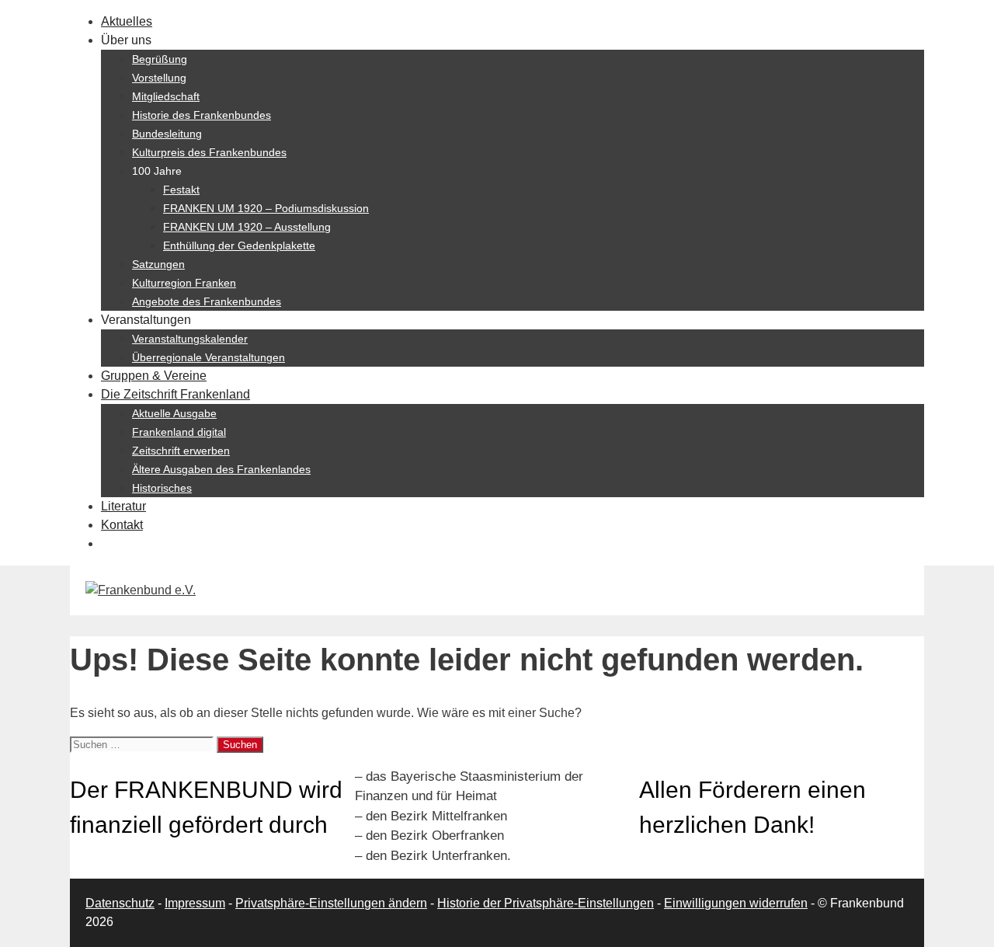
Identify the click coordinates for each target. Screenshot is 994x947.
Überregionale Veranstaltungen (208, 357)
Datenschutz (120, 903)
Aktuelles (126, 21)
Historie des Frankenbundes (201, 115)
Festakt (181, 189)
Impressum (195, 903)
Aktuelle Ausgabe (174, 413)
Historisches (162, 488)
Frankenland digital (179, 432)
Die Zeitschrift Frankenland (175, 394)
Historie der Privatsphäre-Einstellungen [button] (545, 903)
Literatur (123, 506)
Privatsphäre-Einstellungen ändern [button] (331, 903)
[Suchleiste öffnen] (109, 543)
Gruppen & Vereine (154, 375)
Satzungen (158, 264)
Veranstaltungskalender (190, 338)
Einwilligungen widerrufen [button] (736, 903)
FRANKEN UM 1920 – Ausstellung (247, 227)
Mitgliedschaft (166, 96)
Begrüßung (159, 59)
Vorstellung (159, 77)
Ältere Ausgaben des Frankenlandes (221, 469)
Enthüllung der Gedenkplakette (239, 245)
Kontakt (122, 524)
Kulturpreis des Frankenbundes (209, 152)
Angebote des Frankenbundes (206, 301)
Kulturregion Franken (184, 283)
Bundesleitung (167, 133)
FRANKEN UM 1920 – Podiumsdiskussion (266, 208)
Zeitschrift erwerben (181, 450)
